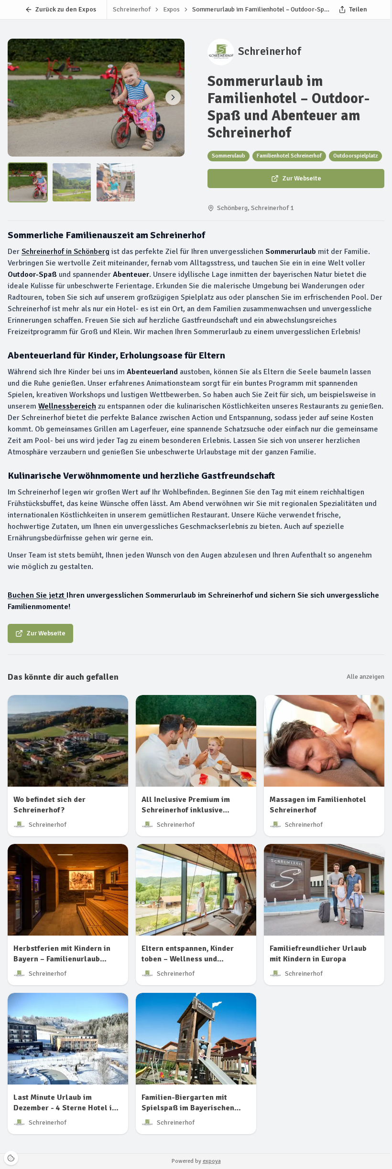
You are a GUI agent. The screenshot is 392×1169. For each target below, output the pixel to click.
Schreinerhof (269, 51)
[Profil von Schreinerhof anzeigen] (220, 52)
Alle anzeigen (365, 677)
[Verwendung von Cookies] (11, 1158)
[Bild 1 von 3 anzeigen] (28, 182)
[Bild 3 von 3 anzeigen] (116, 182)
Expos (171, 9)
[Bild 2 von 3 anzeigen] (173, 97)
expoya (212, 1161)
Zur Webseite (302, 178)
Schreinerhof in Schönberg (65, 251)
